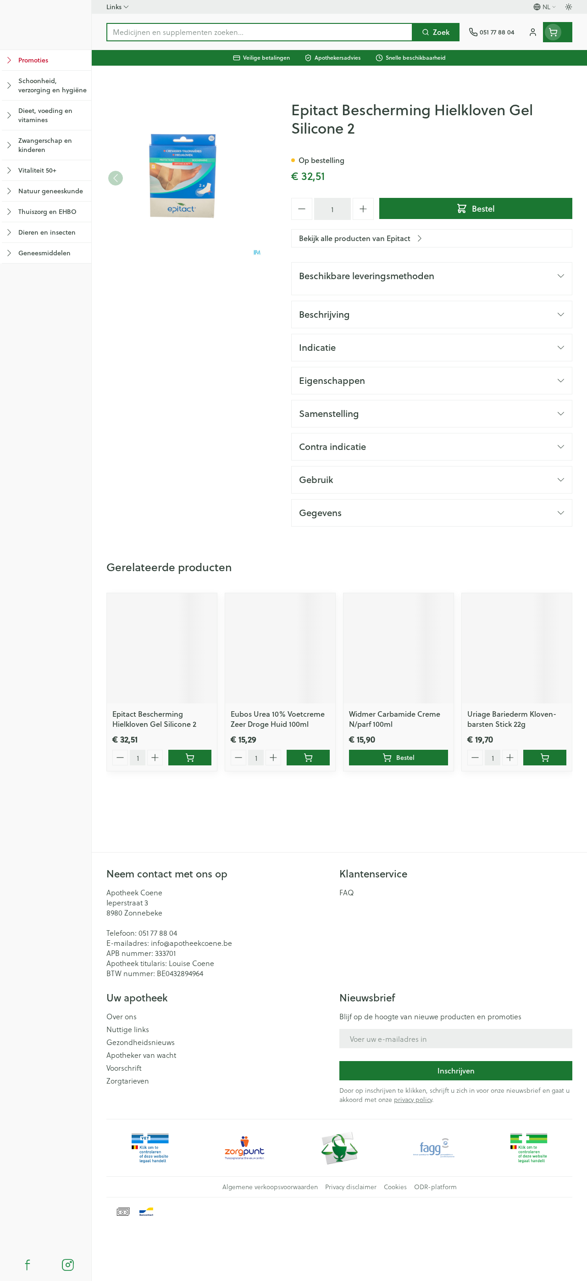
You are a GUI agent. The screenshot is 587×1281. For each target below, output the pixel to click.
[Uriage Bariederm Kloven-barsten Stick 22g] (517, 648)
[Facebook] (27, 1265)
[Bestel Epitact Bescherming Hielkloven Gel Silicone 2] (189, 757)
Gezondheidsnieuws (140, 1042)
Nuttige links (127, 1029)
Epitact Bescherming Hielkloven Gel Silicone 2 (154, 718)
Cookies (395, 1186)
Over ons (121, 1016)
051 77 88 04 (157, 932)
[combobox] (259, 32)
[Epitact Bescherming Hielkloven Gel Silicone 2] (162, 648)
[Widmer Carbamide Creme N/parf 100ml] (398, 648)
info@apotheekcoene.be (191, 943)
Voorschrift (124, 1068)
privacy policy (413, 1099)
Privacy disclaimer (351, 1186)
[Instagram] (68, 1265)
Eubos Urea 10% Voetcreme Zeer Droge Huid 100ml (278, 718)
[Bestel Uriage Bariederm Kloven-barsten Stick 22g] (544, 757)
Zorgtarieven (127, 1081)
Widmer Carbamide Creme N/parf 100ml (394, 718)
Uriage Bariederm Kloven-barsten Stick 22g (511, 718)
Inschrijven (456, 1070)
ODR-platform (435, 1186)
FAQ (346, 893)
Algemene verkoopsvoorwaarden (270, 1186)
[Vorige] (115, 178)
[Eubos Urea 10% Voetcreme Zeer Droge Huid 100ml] (280, 648)
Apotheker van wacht (141, 1055)
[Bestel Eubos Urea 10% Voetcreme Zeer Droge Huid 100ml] (308, 757)
